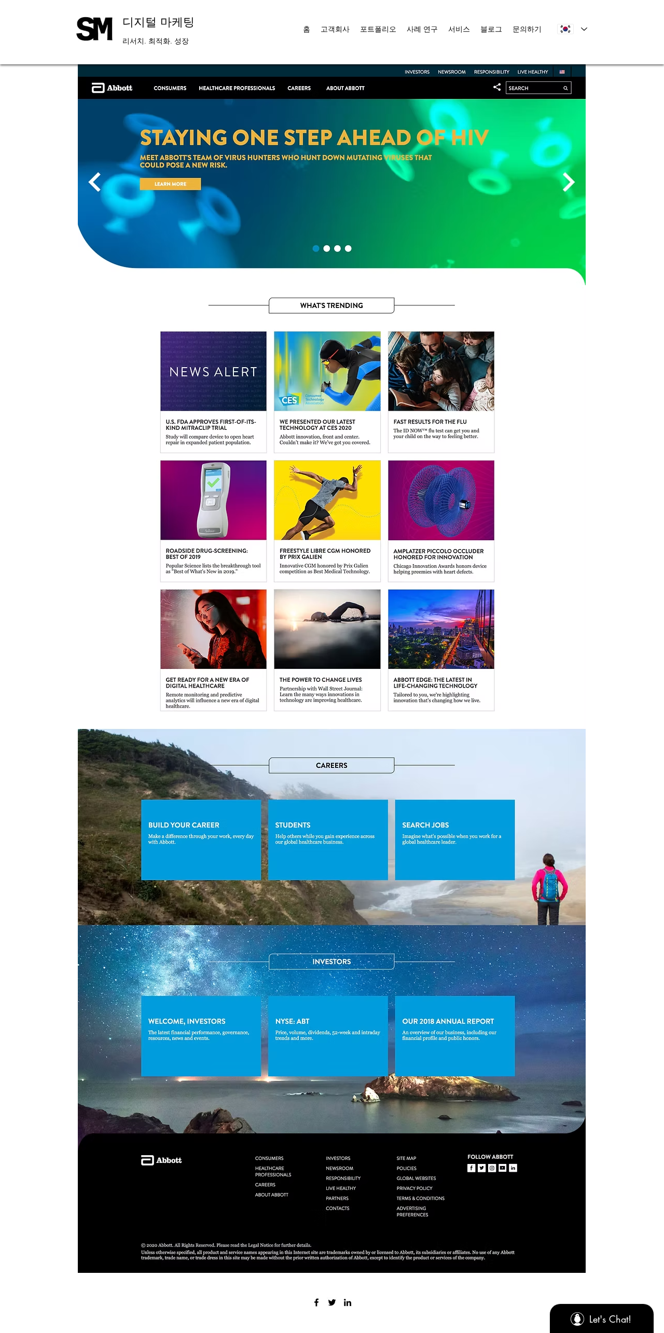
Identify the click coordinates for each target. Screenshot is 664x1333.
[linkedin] (347, 1302)
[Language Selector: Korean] (571, 29)
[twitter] (332, 1302)
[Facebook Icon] (316, 1302)
